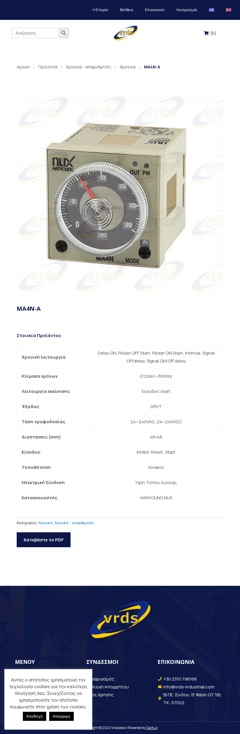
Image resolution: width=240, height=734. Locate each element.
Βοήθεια (126, 9)
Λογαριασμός (186, 9)
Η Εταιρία (100, 9)
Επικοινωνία (154, 9)
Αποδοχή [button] (34, 716)
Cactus (151, 727)
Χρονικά (45, 523)
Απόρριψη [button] (61, 716)
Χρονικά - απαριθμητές (74, 523)
